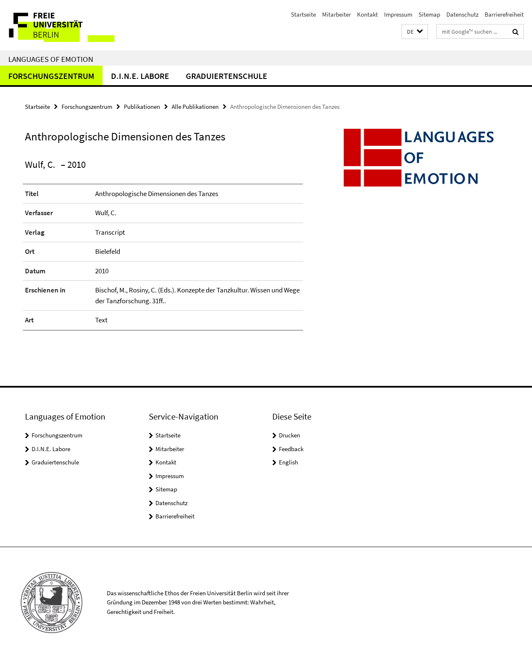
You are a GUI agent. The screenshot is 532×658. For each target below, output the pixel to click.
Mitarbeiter (336, 14)
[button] (414, 31)
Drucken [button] (289, 435)
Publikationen (142, 106)
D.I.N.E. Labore (140, 76)
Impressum (398, 14)
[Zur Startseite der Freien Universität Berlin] (69, 25)
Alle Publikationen (195, 106)
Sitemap (429, 14)
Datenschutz (462, 14)
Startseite (303, 14)
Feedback (291, 449)
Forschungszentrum (51, 76)
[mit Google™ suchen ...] (515, 31)
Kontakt (367, 14)
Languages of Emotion (50, 59)
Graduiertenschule (226, 76)
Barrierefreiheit (504, 14)
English (288, 462)
